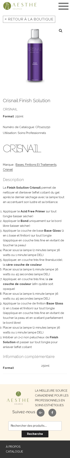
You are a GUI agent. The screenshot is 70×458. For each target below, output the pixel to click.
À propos (13, 446)
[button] (60, 30)
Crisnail (8, 169)
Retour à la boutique (29, 19)
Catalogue (14, 451)
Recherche (35, 433)
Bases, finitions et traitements (36, 164)
